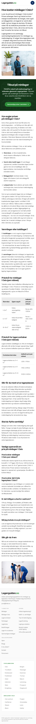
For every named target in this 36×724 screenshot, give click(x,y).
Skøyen (7, 705)
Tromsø (22, 676)
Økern (6, 708)
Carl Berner (8, 702)
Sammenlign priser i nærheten (17, 104)
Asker (6, 679)
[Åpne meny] (32, 3)
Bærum (22, 679)
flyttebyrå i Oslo (7, 433)
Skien (6, 685)
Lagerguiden (9, 3)
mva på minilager (24, 215)
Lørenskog (23, 682)
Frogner (22, 699)
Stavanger (23, 670)
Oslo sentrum (9, 699)
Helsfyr (22, 708)
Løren (21, 705)
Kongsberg (8, 688)
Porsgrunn (23, 685)
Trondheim (8, 670)
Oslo (6, 666)
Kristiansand (8, 673)
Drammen (23, 673)
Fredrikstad (8, 676)
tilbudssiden (8, 493)
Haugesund (23, 688)
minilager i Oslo (17, 146)
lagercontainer (8, 169)
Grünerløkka (23, 702)
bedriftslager (16, 266)
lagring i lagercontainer (9, 271)
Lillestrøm (8, 682)
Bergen (22, 666)
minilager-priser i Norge (23, 220)
